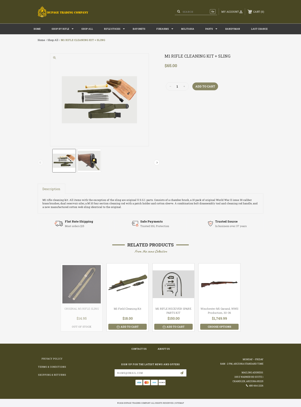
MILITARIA (187, 28)
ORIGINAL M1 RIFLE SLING (81, 308)
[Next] (157, 162)
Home (37, 28)
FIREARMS (162, 28)
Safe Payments (151, 221)
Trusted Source (226, 221)
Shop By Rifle (60, 28)
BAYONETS (139, 28)
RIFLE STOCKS (112, 28)
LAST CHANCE (259, 28)
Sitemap (179, 403)
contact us (139, 348)
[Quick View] (142, 270)
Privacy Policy (52, 358)
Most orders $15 (74, 226)
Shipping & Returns (52, 374)
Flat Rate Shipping (79, 221)
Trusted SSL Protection (154, 226)
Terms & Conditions (52, 366)
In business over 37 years (231, 226)
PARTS (209, 28)
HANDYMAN (232, 28)
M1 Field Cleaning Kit (127, 308)
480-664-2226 (256, 385)
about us (164, 348)
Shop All (87, 28)
